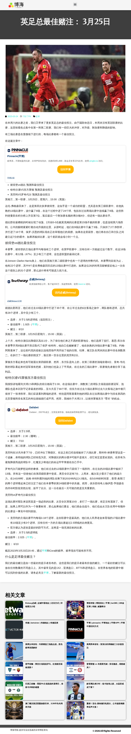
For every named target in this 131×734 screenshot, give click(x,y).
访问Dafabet (65, 420)
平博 (34, 324)
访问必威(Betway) (65, 292)
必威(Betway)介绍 (14, 301)
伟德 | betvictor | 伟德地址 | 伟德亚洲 (41, 623)
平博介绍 (10, 178)
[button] (75, 4)
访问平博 (65, 169)
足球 (38, 116)
